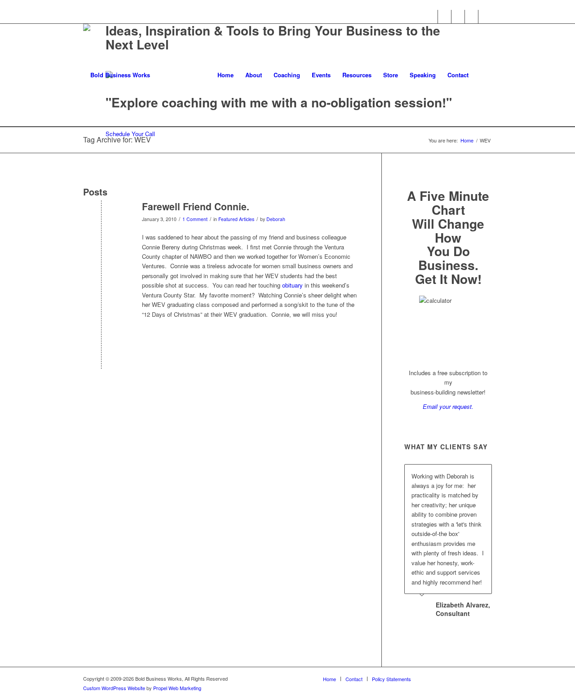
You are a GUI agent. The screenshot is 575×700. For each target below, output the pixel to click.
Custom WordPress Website (114, 687)
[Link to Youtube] (471, 16)
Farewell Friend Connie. (195, 206)
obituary (292, 285)
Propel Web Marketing (177, 687)
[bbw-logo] (116, 75)
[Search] (483, 75)
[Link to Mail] (485, 16)
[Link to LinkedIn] (457, 16)
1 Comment (195, 219)
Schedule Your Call (130, 133)
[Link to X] (444, 16)
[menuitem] (225, 75)
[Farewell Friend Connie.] (101, 221)
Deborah (275, 219)
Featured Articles (236, 219)
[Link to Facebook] (431, 16)
